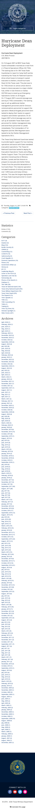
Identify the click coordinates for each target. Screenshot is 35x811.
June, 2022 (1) (5, 372)
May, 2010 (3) (5, 677)
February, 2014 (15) (7, 580)
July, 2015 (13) (5, 543)
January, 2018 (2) (6, 478)
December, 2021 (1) (7, 381)
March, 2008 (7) (6, 731)
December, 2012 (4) (7, 611)
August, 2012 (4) (6, 620)
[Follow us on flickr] (25, 792)
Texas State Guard (14, 207)
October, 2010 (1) (6, 666)
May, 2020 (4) (5, 418)
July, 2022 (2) (5, 370)
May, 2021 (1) (5, 394)
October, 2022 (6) (6, 364)
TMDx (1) (4, 304)
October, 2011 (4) (6, 642)
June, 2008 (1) (5, 725)
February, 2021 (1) (7, 401)
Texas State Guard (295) (9, 293)
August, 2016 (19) (7, 515)
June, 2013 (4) (5, 598)
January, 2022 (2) (6, 379)
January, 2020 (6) (6, 427)
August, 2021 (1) (6, 390)
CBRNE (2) (4, 249)
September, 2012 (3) (7, 618)
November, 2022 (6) (7, 362)
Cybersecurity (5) (6, 256)
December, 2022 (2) (7, 359)
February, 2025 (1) (7, 333)
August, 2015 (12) (7, 541)
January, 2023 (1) (6, 357)
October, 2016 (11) (7, 510)
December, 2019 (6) (7, 429)
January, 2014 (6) (6, 583)
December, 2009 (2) (7, 688)
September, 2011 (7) (7, 644)
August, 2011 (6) (6, 646)
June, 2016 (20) (6, 519)
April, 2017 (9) (5, 497)
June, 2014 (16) (6, 572)
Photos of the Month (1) (9, 280)
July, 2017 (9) (5, 491)
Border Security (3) (7, 247)
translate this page (18, 807)
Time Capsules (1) (7, 297)
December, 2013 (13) (8, 585)
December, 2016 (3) (7, 506)
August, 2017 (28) (7, 488)
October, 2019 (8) (6, 434)
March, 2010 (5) (6, 681)
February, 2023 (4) (7, 355)
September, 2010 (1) (7, 668)
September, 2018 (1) (7, 462)
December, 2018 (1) (7, 456)
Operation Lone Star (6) (9, 276)
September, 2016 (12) (8, 513)
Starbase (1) (5, 282)
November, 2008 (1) (7, 714)
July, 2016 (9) (5, 517)
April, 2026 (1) (5, 322)
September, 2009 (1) (7, 694)
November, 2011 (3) (7, 640)
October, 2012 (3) (6, 615)
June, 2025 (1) (5, 326)
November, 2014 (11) (8, 561)
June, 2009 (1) (5, 699)
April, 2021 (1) (5, 396)
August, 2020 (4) (6, 414)
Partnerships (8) (6, 278)
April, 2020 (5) (5, 421)
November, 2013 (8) (7, 587)
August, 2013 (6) (6, 594)
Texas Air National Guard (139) (11, 287)
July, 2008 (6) (5, 723)
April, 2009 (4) (5, 703)
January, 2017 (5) (6, 504)
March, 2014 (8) (6, 578)
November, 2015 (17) (8, 534)
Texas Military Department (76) (11, 291)
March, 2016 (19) (6, 526)
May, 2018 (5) (5, 469)
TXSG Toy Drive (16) (7, 308)
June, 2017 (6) (5, 493)
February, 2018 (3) (7, 475)
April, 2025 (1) (5, 331)
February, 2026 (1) (7, 324)
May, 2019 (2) (5, 445)
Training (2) (4, 306)
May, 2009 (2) (5, 701)
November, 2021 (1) (7, 383)
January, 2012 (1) (6, 635)
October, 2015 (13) (7, 537)
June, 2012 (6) (5, 624)
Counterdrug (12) (6, 251)
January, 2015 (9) (6, 556)
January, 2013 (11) (7, 609)
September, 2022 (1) (7, 366)
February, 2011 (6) (7, 659)
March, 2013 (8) (6, 604)
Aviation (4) (5, 243)
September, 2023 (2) (7, 342)
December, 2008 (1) (7, 712)
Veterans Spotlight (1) (8, 311)
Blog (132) (4, 245)
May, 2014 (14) (6, 574)
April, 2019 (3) (5, 447)
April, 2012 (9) (5, 629)
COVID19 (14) (5, 254)
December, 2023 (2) (7, 335)
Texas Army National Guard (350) (11, 289)
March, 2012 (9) (6, 631)
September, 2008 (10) (8, 718)
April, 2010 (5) (5, 679)
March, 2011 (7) (6, 657)
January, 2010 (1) (6, 686)
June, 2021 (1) (5, 392)
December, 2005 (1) (7, 742)
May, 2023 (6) (5, 351)
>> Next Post (28, 213)
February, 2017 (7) (7, 502)
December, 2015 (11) (8, 532)
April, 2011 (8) (5, 655)
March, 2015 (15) (6, 552)
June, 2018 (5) (5, 467)
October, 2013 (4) (6, 589)
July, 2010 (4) (5, 672)
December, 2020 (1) (7, 405)
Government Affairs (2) (8, 265)
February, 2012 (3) (7, 633)
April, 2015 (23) (6, 550)
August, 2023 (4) (6, 344)
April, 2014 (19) (6, 576)
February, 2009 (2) (7, 707)
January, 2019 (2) (6, 453)
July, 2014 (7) (5, 569)
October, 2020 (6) (6, 410)
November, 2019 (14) (8, 432)
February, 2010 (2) (7, 683)
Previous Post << (8, 213)
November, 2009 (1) (7, 690)
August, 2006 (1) (6, 740)
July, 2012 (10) (5, 622)
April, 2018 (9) (5, 471)
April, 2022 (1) (5, 375)
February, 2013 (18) (7, 607)
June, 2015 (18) (6, 545)
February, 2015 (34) (7, 554)
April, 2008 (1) (5, 729)
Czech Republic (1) (7, 258)
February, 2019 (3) (7, 451)
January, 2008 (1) (6, 736)
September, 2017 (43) (8, 486)
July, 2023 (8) (5, 346)
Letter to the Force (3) (8, 273)
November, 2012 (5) (7, 613)
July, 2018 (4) (5, 464)
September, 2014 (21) (8, 565)
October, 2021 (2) (6, 386)
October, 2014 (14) (7, 563)
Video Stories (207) (7, 313)
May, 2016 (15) (6, 521)
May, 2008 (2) (5, 727)
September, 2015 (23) (8, 539)
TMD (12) (4, 300)
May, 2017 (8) (5, 495)
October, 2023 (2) (6, 340)
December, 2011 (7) (7, 637)
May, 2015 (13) (6, 548)
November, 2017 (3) (7, 482)
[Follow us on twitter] (20, 792)
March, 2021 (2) (6, 399)
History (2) (4, 267)
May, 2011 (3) (5, 653)
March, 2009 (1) (6, 705)
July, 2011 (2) (5, 648)
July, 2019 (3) (5, 440)
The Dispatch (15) (7, 295)
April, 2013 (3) (5, 602)
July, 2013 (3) (5, 596)
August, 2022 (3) (6, 368)
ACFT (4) (4, 241)
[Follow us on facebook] (10, 792)
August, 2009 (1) (6, 696)
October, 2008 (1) (6, 716)
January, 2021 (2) (6, 403)
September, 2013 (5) (7, 591)
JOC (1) (3, 269)
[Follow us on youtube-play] (15, 792)
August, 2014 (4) (6, 567)
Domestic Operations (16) (9, 260)
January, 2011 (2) (6, 661)
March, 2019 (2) (6, 449)
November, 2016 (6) (7, 508)
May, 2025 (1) (5, 329)
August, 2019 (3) (6, 438)
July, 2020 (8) (5, 416)
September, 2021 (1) (7, 388)
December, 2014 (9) (7, 558)
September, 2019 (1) (7, 436)
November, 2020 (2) (7, 407)
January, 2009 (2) (6, 710)
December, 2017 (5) (7, 480)
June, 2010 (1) (5, 675)
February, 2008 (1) (7, 734)
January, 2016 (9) (6, 530)
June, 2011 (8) (5, 650)
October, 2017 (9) (6, 484)
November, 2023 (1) (7, 337)
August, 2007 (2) (6, 738)
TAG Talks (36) (5, 284)
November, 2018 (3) (7, 458)
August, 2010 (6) (6, 670)
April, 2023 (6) (5, 353)
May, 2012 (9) (5, 626)
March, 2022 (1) (6, 377)
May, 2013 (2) (5, 600)
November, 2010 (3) (7, 664)
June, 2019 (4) (5, 442)
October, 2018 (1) (6, 460)
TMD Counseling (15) (8, 302)
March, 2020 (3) (6, 423)
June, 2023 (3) (5, 348)
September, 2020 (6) (7, 412)
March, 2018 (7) (6, 473)
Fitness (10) (5, 262)
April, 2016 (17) (6, 524)
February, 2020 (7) (7, 425)
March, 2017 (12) (6, 499)
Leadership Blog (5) (7, 271)
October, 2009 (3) (6, 692)
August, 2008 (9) (6, 720)
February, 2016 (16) (7, 528)
